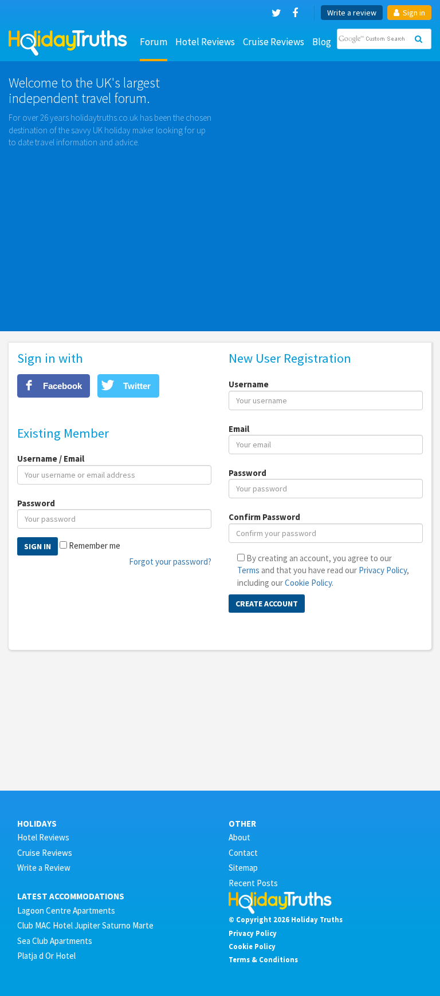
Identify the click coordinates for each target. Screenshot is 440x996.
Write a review (351, 12)
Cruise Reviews (273, 41)
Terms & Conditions (263, 959)
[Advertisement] (220, 234)
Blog (321, 41)
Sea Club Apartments (54, 940)
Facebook (62, 386)
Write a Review (43, 867)
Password (36, 503)
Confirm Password (264, 516)
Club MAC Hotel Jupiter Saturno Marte (85, 925)
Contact (243, 852)
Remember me (94, 545)
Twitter (137, 386)
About (239, 837)
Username (249, 384)
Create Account (266, 603)
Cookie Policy (308, 582)
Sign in (413, 12)
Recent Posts (253, 883)
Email (239, 428)
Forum (153, 41)
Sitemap (243, 867)
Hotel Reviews (205, 41)
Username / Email (50, 458)
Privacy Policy (383, 570)
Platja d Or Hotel (46, 955)
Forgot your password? (170, 561)
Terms (248, 570)
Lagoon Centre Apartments (66, 910)
